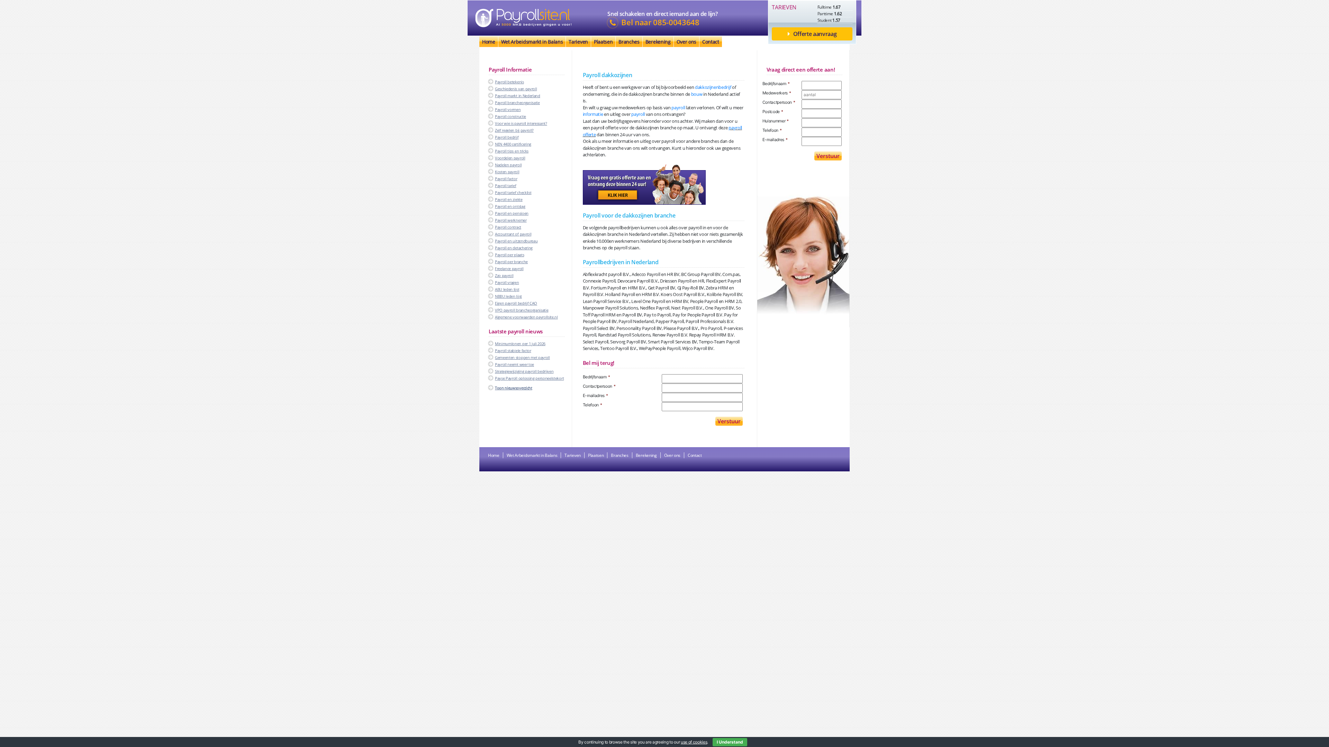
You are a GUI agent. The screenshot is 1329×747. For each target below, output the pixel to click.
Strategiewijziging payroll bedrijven (524, 371)
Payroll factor (506, 178)
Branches (628, 41)
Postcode (772, 111)
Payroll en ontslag (510, 206)
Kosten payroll (507, 171)
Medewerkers (776, 92)
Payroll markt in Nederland (517, 95)
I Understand (730, 742)
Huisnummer (775, 120)
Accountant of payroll (513, 234)
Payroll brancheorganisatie (517, 102)
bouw (697, 94)
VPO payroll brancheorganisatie (521, 310)
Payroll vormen (508, 109)
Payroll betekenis (509, 81)
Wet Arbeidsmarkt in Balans (532, 41)
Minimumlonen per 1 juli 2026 (520, 343)
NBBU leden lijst (508, 296)
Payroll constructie (510, 116)
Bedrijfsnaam (596, 376)
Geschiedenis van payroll (516, 88)
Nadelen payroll (508, 164)
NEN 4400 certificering (513, 144)
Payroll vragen (507, 282)
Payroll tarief (505, 185)
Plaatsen (603, 41)
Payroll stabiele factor (513, 350)
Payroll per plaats (509, 254)
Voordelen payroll (510, 157)
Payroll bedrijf (506, 137)
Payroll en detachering (514, 247)
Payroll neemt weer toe (514, 364)
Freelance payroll (509, 268)
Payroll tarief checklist (513, 192)
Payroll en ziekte (509, 199)
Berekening (658, 41)
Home (488, 41)
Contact (710, 41)
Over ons (686, 41)
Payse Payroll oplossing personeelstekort (529, 378)
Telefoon (592, 404)
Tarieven (578, 41)
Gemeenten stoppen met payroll (522, 357)
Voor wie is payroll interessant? (521, 123)
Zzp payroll (504, 275)
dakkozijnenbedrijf (713, 87)
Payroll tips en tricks (511, 151)
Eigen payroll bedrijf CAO (516, 303)
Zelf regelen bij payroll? (514, 130)
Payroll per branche (511, 261)
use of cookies (694, 742)
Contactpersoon (599, 386)
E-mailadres (595, 395)
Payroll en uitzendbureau (516, 240)
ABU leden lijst (507, 289)
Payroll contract (508, 227)
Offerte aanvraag (815, 34)
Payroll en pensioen (511, 213)
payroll (678, 107)
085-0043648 (676, 22)
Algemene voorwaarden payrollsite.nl (526, 317)
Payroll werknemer (511, 220)
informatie (593, 114)
